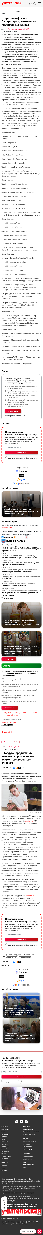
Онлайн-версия (27, 1159)
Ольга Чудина (13, 746)
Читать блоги (9, 659)
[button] (7, 537)
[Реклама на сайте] (39, 1231)
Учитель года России (29, 1134)
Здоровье (4, 1154)
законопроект (25, 958)
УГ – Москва (26, 1144)
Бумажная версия (28, 1156)
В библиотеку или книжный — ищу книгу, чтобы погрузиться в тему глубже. (22, 401)
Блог (24, 1167)
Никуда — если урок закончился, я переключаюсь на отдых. (18, 406)
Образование (5, 1129)
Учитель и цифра (6, 1156)
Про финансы (5, 1151)
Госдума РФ (12, 958)
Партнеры (4, 1170)
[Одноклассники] (17, 768)
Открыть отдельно (9, 722)
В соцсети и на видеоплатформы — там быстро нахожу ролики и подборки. (22, 387)
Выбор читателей (16, 540)
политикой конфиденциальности (25, 457)
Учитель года (5, 1146)
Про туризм (5, 1144)
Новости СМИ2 (7, 732)
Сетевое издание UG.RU (29, 1142)
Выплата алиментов (26, 955)
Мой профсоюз (27, 1146)
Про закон (4, 1136)
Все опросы (6, 423)
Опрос (6, 665)
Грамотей (4, 1149)
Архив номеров (27, 1149)
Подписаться (21, 453)
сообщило (29, 821)
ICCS (24, 1162)
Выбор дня (5, 1141)
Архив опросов (7, 725)
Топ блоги (7, 598)
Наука (3, 1132)
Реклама (4, 1168)
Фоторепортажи (28, 1165)
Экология (4, 1139)
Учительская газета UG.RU (19, 29)
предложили (30, 896)
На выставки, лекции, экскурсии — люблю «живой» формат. (21, 396)
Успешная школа (28, 1129)
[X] (19, 768)
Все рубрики (5, 1158)
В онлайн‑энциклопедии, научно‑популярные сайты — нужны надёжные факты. (22, 392)
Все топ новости (8, 596)
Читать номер (34, 13)
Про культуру (5, 1134)
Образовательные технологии (31, 1132)
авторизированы (8, 528)
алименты (11, 955)
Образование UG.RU (10, 507)
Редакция (4, 1165)
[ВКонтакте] (14, 768)
